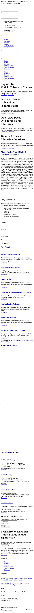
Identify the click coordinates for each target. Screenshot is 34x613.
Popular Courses (8, 44)
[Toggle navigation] (1, 58)
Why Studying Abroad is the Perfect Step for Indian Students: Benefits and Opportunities (15, 584)
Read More (4, 262)
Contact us (7, 47)
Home (6, 39)
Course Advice (6, 279)
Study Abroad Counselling (10, 254)
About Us (7, 41)
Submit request (5, 527)
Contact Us (11, 95)
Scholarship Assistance (9, 317)
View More (4, 469)
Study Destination (9, 46)
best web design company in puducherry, (13, 609)
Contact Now (4, 545)
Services (6, 42)
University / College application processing (16, 292)
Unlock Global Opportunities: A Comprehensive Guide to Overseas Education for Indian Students (16, 579)
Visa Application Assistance (10, 304)
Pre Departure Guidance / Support (13, 330)
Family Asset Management (10, 267)
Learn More (4, 95)
